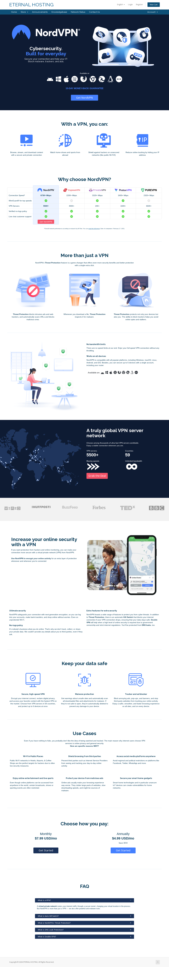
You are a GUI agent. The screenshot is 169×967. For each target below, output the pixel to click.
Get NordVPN (84, 97)
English (120, 4)
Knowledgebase (59, 12)
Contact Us (94, 12)
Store (24, 12)
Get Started (46, 850)
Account (151, 12)
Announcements (40, 12)
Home (14, 12)
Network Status (78, 12)
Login (130, 4)
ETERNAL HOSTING (31, 5)
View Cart (154, 4)
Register (139, 4)
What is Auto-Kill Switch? (48, 916)
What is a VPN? (44, 900)
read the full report (94, 228)
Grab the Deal (97, 475)
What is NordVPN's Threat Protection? (54, 923)
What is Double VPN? (47, 936)
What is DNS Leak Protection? (51, 929)
